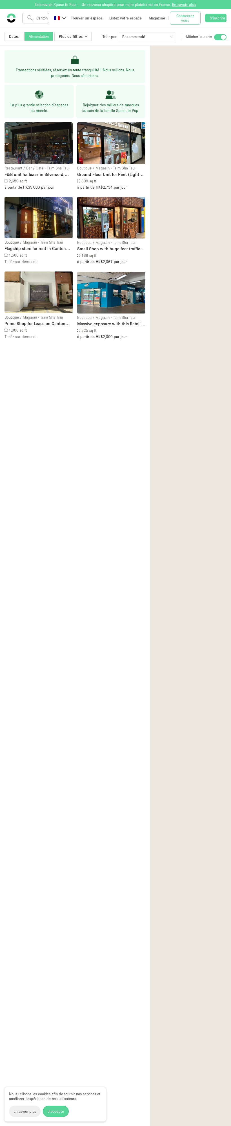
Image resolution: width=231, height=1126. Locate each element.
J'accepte (56, 1111)
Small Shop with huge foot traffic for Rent (108, 249)
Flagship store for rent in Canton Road (35, 249)
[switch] (220, 37)
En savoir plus (25, 1111)
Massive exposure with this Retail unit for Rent (109, 324)
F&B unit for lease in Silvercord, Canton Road (35, 175)
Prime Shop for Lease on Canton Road (35, 324)
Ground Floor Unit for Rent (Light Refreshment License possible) (108, 175)
